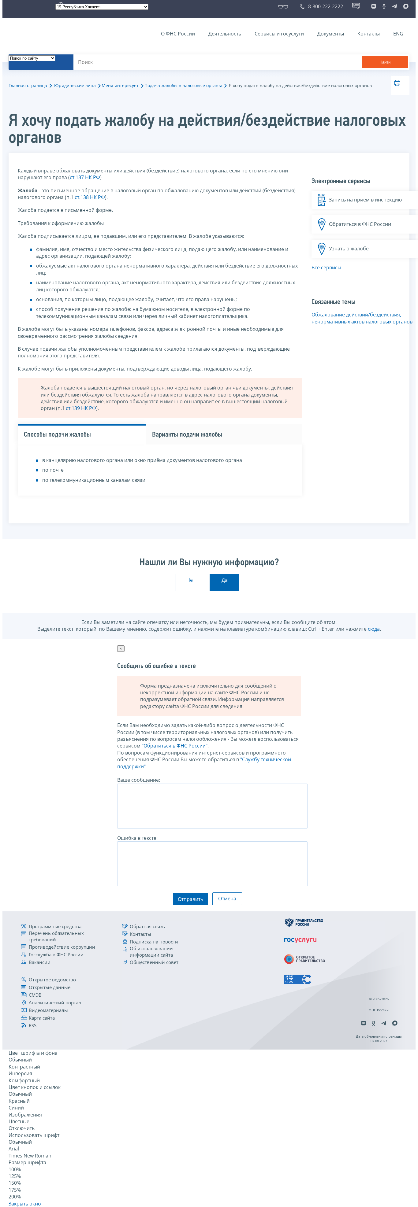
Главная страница (28, 85)
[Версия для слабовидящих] (284, 6)
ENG (398, 33)
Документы (330, 33)
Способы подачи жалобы (57, 434)
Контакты (368, 33)
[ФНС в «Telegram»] (394, 6)
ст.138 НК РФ (90, 197)
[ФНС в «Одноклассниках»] (384, 6)
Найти (384, 62)
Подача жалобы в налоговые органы (183, 85)
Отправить (190, 899)
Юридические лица (75, 85)
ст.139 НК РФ (81, 408)
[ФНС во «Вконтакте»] (373, 6)
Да (225, 580)
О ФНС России (178, 33)
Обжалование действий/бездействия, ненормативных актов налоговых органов (362, 318)
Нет (190, 580)
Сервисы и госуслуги (279, 33)
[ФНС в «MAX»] (404, 6)
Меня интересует (120, 85)
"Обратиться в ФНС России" (174, 745)
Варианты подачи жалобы (187, 434)
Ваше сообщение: (138, 780)
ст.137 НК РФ (85, 177)
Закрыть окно (25, 1203)
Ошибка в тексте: (137, 838)
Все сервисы (326, 267)
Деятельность (224, 33)
